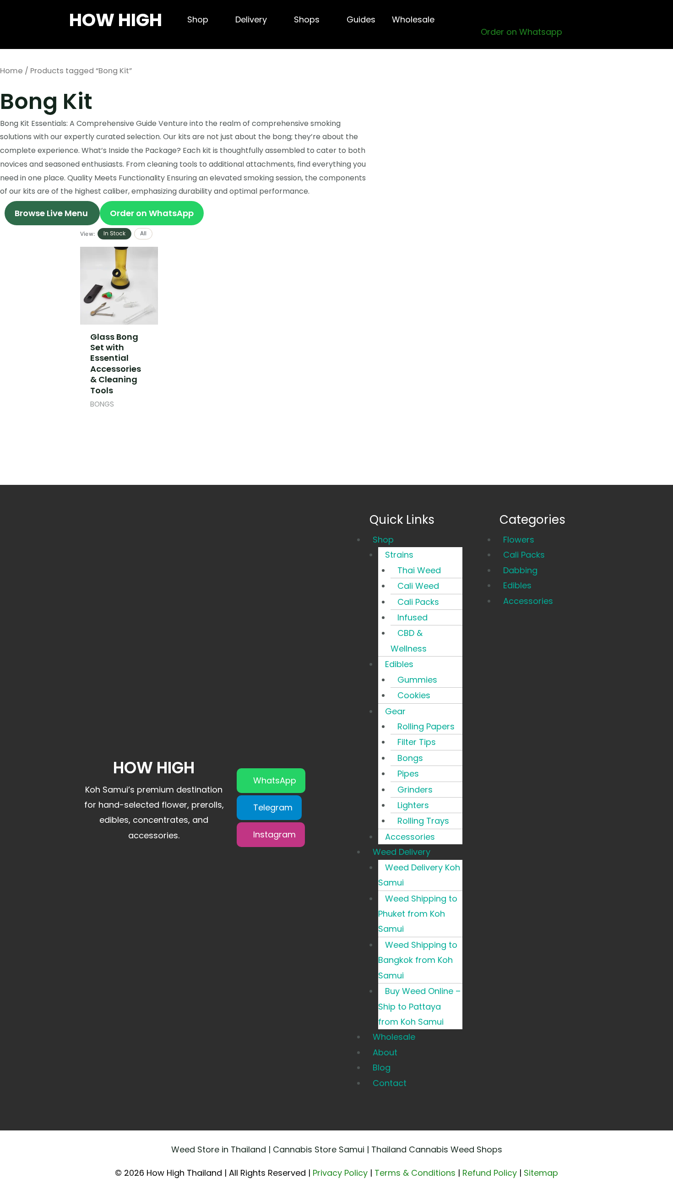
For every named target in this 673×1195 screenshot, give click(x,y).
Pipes (408, 773)
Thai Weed (419, 570)
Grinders (415, 789)
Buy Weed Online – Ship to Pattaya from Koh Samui (419, 1006)
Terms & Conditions (415, 1173)
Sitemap (541, 1173)
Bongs (410, 758)
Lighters (413, 805)
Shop (383, 539)
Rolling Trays (423, 820)
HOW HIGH (115, 20)
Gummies (417, 679)
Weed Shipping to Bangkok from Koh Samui (417, 960)
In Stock (114, 233)
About (385, 1052)
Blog (382, 1067)
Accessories (410, 836)
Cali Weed (418, 586)
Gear (395, 711)
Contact (390, 1083)
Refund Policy (489, 1173)
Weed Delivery (401, 852)
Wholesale (394, 1037)
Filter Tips (416, 742)
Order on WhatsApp (152, 213)
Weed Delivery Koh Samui (419, 875)
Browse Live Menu (52, 213)
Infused (412, 617)
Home (11, 70)
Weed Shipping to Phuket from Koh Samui (417, 914)
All (143, 233)
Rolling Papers (426, 726)
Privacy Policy (340, 1173)
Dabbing (520, 570)
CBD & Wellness (409, 640)
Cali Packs (418, 602)
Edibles (399, 664)
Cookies (413, 695)
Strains (399, 554)
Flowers (518, 539)
